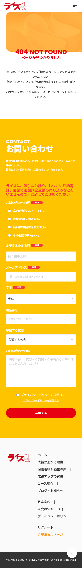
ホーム (42, 455)
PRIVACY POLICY (15, 559)
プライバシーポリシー (53, 516)
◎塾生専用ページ (50, 534)
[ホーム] (15, 6)
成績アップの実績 (50, 476)
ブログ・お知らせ (50, 491)
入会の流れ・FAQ (50, 509)
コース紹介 (45, 483)
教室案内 (44, 502)
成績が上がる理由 (50, 462)
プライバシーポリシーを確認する (41, 400)
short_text (75, 6)
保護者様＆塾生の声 (52, 469)
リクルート (46, 527)
